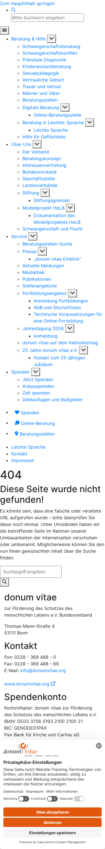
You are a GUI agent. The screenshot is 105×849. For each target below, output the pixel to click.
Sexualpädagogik (40, 73)
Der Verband (35, 152)
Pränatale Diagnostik (44, 59)
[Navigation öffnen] (4, 30)
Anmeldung (45, 336)
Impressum (22, 460)
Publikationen (36, 279)
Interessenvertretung (44, 165)
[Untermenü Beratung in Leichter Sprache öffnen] (89, 122)
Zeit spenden (36, 393)
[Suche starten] (4, 582)
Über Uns (21, 144)
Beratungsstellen (39, 100)
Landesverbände (39, 185)
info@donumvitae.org (43, 670)
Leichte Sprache (51, 130)
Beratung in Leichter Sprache (53, 122)
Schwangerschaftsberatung (51, 46)
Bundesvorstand (39, 172)
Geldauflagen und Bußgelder (52, 399)
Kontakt (19, 453)
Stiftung (30, 193)
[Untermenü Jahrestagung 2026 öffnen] (69, 328)
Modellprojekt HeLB (43, 208)
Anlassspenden (38, 386)
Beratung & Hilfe (28, 39)
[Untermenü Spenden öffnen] (35, 372)
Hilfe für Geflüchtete (44, 137)
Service (19, 236)
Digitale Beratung (40, 107)
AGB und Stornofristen (57, 307)
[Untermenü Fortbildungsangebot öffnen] (72, 293)
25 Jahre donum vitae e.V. (50, 350)
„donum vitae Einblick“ (57, 259)
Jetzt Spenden (37, 379)
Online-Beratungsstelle (57, 115)
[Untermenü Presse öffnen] (42, 251)
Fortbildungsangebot (44, 293)
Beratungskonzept (41, 158)
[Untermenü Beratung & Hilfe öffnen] (51, 39)
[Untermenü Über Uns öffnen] (36, 144)
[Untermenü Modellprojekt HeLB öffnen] (70, 208)
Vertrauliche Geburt (43, 80)
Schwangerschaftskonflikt (49, 53)
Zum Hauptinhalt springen (27, 3)
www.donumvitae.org (29, 684)
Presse (29, 251)
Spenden (20, 372)
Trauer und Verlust (41, 86)
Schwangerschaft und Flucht (52, 229)
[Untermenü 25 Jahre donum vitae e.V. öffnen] (83, 350)
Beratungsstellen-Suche (47, 244)
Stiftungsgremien (52, 200)
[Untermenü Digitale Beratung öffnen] (64, 107)
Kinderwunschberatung (46, 66)
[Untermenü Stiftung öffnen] (45, 193)
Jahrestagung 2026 (43, 328)
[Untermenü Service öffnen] (32, 236)
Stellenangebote (39, 285)
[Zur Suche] (13, 10)
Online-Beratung (37, 423)
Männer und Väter (41, 93)
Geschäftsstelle (38, 178)
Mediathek (33, 272)
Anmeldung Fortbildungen (61, 301)
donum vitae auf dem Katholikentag (60, 342)
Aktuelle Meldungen (43, 265)
